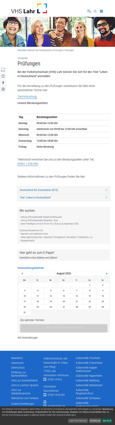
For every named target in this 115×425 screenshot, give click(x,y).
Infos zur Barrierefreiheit (24, 380)
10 (25, 296)
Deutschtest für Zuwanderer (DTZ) (39, 189)
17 (25, 301)
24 (25, 307)
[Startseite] (33, 8)
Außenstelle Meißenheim (89, 385)
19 (51, 301)
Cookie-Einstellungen (22, 403)
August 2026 (64, 273)
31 (25, 312)
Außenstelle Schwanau (88, 398)
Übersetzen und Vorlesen (25, 398)
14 (77, 296)
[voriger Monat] (22, 273)
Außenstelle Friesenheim (89, 362)
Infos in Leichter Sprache (24, 385)
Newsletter (17, 358)
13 (64, 296)
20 (64, 301)
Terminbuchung (27, 96)
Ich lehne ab (95, 421)
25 (38, 307)
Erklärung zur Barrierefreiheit (19, 374)
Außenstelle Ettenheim (88, 358)
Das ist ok (107, 421)
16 (103, 296)
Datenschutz (18, 367)
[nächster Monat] (107, 273)
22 (90, 301)
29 (90, 307)
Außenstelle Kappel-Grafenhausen (86, 369)
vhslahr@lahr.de (56, 406)
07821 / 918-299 (28, 163)
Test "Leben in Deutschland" (35, 197)
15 (90, 296)
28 (77, 307)
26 (51, 307)
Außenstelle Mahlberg (87, 380)
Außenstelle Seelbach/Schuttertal (87, 404)
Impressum (17, 362)
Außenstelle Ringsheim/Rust (84, 391)
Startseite (22, 50)
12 (51, 296)
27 (64, 307)
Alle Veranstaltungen (28, 337)
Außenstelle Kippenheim (89, 375)
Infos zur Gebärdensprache (20, 391)
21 (77, 301)
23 (103, 301)
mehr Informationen (78, 421)
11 (38, 296)
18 (38, 301)
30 (103, 307)
